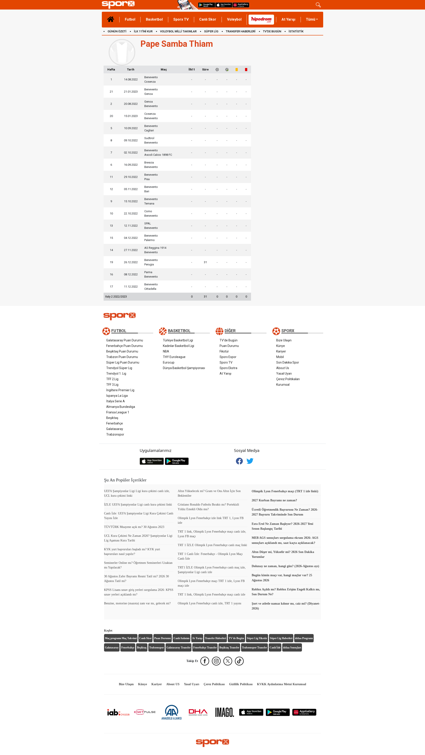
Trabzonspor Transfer (254, 647)
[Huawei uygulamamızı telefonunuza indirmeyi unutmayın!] (240, 5)
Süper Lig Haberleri (281, 638)
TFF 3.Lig (112, 384)
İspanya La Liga (117, 395)
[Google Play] (278, 712)
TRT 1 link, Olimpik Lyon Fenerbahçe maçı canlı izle (211, 594)
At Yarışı (288, 19)
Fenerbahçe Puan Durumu (124, 346)
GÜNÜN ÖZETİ (117, 31)
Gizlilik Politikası (241, 684)
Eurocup (168, 362)
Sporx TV (181, 19)
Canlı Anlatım (181, 638)
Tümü (310, 19)
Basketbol (154, 19)
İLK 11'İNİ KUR (143, 31)
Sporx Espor (228, 357)
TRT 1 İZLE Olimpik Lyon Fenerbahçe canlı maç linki (212, 545)
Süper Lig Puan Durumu (122, 362)
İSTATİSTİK (296, 31)
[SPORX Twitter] (228, 661)
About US (173, 684)
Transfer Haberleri (215, 638)
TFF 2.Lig (112, 379)
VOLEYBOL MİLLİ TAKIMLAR (178, 31)
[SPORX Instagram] (216, 661)
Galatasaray (114, 429)
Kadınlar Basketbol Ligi (178, 346)
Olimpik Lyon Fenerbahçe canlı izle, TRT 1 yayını (209, 603)
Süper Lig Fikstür (257, 638)
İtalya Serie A (115, 401)
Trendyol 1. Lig (116, 373)
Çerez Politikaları (288, 379)
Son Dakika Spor (287, 362)
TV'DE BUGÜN (272, 31)
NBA (166, 351)
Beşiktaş (112, 418)
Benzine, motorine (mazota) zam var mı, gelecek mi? (137, 603)
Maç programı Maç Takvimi (121, 638)
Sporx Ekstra (228, 368)
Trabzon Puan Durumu (122, 357)
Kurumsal (283, 384)
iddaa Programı (304, 638)
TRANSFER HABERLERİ (240, 31)
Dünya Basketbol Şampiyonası (184, 368)
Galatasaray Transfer (178, 647)
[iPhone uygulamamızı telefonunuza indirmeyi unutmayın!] (223, 5)
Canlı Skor (207, 19)
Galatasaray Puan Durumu (124, 340)
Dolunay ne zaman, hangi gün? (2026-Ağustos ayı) (285, 566)
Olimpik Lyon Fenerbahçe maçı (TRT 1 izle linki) (285, 491)
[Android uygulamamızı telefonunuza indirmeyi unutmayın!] (206, 5)
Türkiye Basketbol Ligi (178, 340)
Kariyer (281, 351)
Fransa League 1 (117, 412)
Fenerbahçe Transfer (205, 647)
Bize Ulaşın (284, 340)
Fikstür (224, 351)
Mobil (280, 357)
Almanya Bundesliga (120, 407)
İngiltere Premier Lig (120, 390)
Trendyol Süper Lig (119, 368)
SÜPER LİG (211, 31)
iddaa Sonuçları (292, 647)
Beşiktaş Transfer (229, 647)
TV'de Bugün (229, 340)
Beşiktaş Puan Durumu (122, 351)
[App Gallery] (304, 712)
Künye (280, 346)
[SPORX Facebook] (205, 661)
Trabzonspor (115, 434)
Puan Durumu (229, 346)
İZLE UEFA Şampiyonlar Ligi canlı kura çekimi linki (138, 504)
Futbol (130, 19)
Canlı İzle (275, 647)
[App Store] (251, 712)
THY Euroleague (174, 357)
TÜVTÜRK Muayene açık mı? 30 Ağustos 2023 (134, 527)
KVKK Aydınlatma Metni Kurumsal (281, 684)
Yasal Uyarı (284, 373)
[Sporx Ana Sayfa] (139, 5)
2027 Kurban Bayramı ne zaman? (274, 500)
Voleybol (234, 19)
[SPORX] (212, 743)
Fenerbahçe (114, 423)
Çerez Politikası (214, 684)
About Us (282, 368)
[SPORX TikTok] (239, 661)
